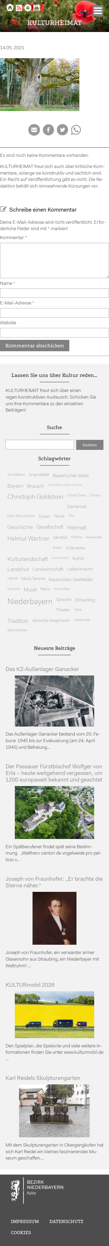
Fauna (59, 516)
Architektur (16, 475)
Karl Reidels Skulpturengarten (43, 1078)
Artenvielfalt (39, 475)
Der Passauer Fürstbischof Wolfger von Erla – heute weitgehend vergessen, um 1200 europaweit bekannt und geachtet (54, 773)
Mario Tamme (33, 579)
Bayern (15, 486)
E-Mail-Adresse (17, 303)
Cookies (21, 1232)
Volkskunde (82, 620)
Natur (45, 589)
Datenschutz (66, 1221)
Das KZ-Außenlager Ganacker (42, 669)
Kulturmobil (60, 558)
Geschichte (20, 527)
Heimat (76, 528)
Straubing (85, 600)
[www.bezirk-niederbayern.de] (37, 1191)
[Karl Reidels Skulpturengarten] (54, 1136)
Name (7, 283)
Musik (30, 590)
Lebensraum (80, 569)
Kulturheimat (54, 23)
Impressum (25, 1221)
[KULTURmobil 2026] (54, 1037)
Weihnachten (17, 630)
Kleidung (76, 537)
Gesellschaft (50, 527)
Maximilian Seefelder (71, 579)
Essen (45, 516)
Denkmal (76, 506)
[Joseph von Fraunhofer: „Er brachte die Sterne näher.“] (54, 943)
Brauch (35, 486)
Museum (13, 589)
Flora (71, 515)
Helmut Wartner (28, 539)
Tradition (17, 621)
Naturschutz (62, 589)
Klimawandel (93, 537)
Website (8, 323)
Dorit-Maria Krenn (21, 516)
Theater (63, 610)
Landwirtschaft (48, 569)
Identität (60, 538)
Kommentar (13, 238)
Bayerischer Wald (70, 475)
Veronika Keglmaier (51, 620)
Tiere (77, 609)
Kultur (57, 548)
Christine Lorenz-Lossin (65, 485)
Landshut (18, 569)
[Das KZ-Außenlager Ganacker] (54, 725)
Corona (94, 495)
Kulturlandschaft (27, 559)
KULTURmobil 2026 (30, 985)
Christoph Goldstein (35, 497)
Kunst (78, 558)
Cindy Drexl (76, 495)
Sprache (63, 600)
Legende (12, 578)
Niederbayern (29, 602)
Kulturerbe (75, 548)
